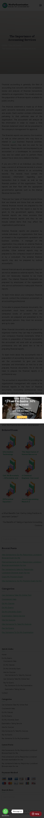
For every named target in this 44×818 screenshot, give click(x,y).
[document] (22, 409)
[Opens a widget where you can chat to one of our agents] (35, 814)
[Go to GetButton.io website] (5, 815)
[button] (41, 398)
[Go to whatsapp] (5, 811)
